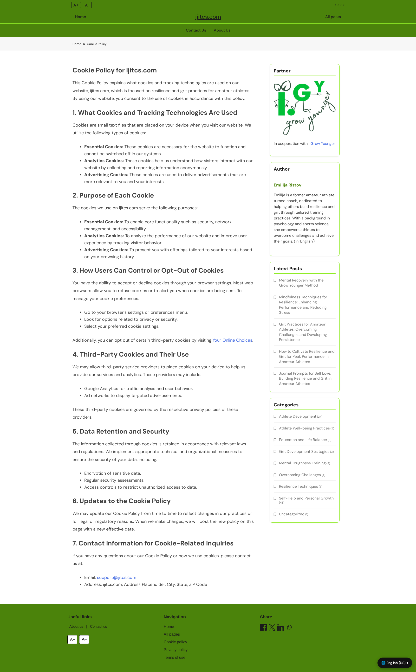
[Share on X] (272, 628)
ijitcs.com (208, 16)
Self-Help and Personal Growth (306, 498)
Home (80, 16)
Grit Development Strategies (304, 451)
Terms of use (174, 657)
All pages (172, 634)
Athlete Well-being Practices (304, 428)
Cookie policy (175, 642)
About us (76, 626)
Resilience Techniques (298, 486)
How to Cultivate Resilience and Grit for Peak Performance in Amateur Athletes (307, 356)
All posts (333, 16)
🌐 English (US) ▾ (394, 663)
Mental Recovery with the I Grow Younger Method (302, 283)
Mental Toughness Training (302, 463)
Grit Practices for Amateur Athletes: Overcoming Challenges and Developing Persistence (303, 332)
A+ (76, 5)
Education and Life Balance (303, 439)
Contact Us (196, 30)
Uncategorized (292, 514)
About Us (222, 30)
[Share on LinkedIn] (280, 628)
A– (87, 5)
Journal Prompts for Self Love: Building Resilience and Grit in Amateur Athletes (305, 378)
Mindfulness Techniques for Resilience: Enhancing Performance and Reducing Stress (303, 304)
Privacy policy (176, 650)
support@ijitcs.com (116, 577)
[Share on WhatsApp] (289, 628)
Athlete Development (297, 416)
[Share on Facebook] (263, 628)
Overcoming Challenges (300, 474)
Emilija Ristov (287, 185)
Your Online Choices (232, 340)
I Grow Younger (322, 143)
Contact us (98, 626)
